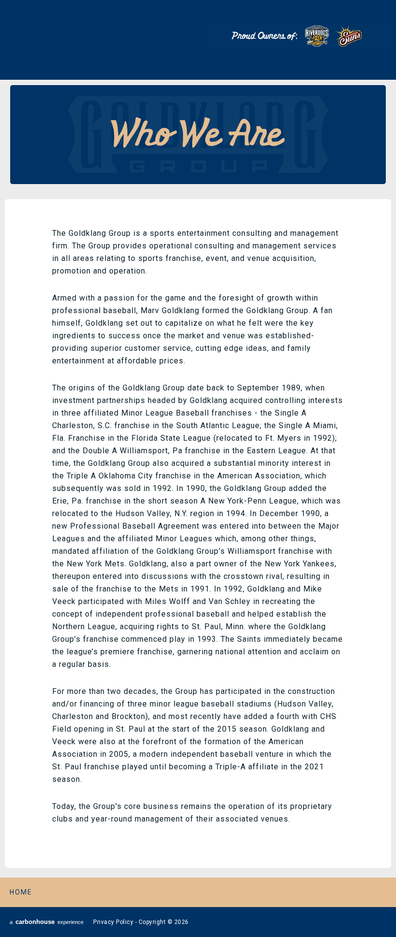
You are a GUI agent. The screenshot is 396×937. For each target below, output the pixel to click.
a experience (47, 921)
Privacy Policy (113, 922)
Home (21, 892)
